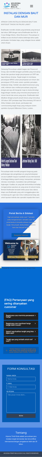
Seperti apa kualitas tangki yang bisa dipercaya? (20, 332)
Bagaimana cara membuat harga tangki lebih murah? (18, 324)
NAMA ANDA (11, 376)
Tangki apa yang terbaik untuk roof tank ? (19, 340)
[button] (21, 316)
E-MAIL (9, 383)
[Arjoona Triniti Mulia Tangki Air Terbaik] (12, 6)
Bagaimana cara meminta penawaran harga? (20, 316)
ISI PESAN (10, 391)
